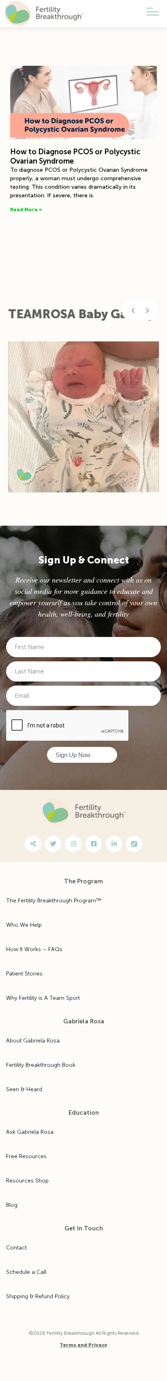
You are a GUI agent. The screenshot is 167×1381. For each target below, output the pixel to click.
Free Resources (26, 1156)
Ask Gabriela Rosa (30, 1132)
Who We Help (24, 924)
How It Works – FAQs (34, 949)
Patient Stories (24, 973)
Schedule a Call (26, 1272)
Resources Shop (27, 1180)
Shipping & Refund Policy (38, 1296)
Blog (11, 1205)
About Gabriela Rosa (33, 1040)
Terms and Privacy (83, 1345)
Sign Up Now (73, 754)
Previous (133, 310)
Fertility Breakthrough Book (40, 1065)
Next (147, 310)
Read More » (26, 209)
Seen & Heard (24, 1089)
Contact (16, 1247)
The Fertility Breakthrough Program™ (53, 900)
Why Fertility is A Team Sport (43, 998)
